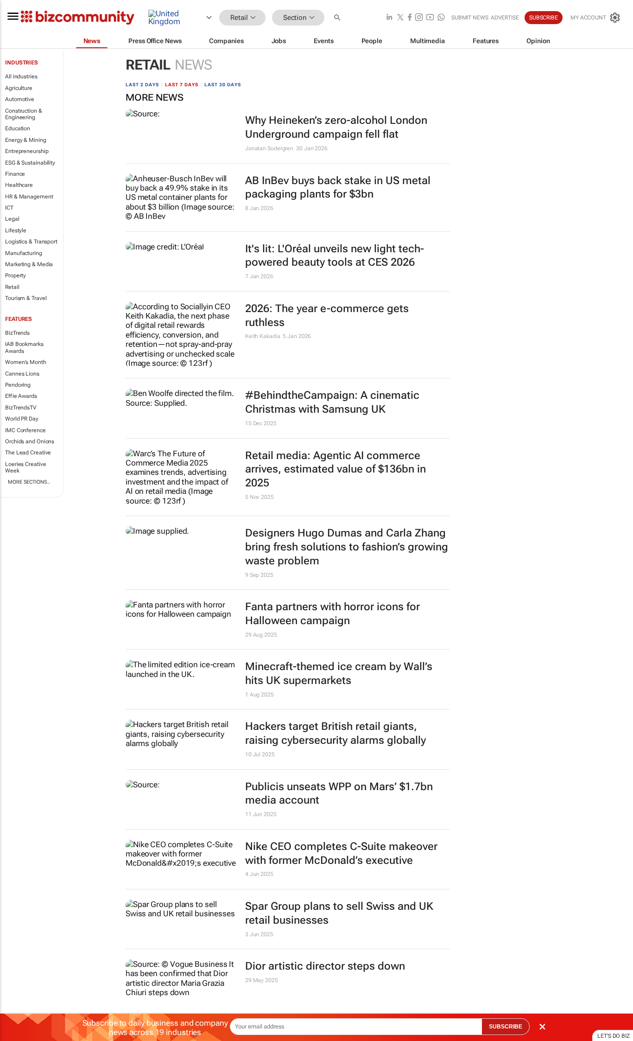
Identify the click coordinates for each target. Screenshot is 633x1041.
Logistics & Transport (31, 241)
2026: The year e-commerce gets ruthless (327, 315)
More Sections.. (29, 482)
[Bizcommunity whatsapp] (441, 18)
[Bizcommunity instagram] (418, 18)
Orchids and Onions (29, 441)
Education (17, 128)
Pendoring (18, 385)
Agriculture (18, 88)
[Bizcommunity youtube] (430, 18)
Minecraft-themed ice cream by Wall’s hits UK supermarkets (338, 673)
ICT (9, 207)
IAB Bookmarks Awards (24, 347)
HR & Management (29, 196)
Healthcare (19, 185)
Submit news (469, 17)
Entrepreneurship (26, 151)
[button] (338, 18)
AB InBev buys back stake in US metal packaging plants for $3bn (337, 187)
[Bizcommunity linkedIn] (389, 18)
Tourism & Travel (25, 298)
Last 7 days (181, 84)
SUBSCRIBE (505, 1026)
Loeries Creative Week (25, 467)
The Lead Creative (28, 452)
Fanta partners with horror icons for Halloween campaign (332, 613)
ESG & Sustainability (30, 163)
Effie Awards (21, 396)
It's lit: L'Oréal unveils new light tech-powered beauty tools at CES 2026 (334, 256)
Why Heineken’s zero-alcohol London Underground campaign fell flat (336, 127)
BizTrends (17, 333)
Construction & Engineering (23, 114)
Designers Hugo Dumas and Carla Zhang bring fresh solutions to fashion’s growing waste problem (346, 547)
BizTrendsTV (21, 407)
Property (15, 275)
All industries (21, 76)
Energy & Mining (25, 140)
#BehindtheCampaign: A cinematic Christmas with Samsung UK (332, 402)
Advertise (505, 17)
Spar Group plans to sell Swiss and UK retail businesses (339, 913)
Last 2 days (142, 84)
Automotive (19, 99)
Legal (12, 219)
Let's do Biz (613, 1036)
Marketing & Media (29, 264)
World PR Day (21, 418)
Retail (12, 287)
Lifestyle (15, 230)
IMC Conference (25, 430)
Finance (15, 174)
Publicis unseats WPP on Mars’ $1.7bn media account (339, 793)
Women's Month (25, 362)
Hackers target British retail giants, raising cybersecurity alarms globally (335, 733)
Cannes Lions (22, 373)
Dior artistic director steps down (325, 966)
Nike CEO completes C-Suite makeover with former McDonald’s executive (341, 853)
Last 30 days (222, 84)
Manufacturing (23, 253)
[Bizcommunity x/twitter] (400, 18)
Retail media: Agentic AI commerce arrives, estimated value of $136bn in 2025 (335, 469)
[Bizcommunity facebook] (409, 18)
